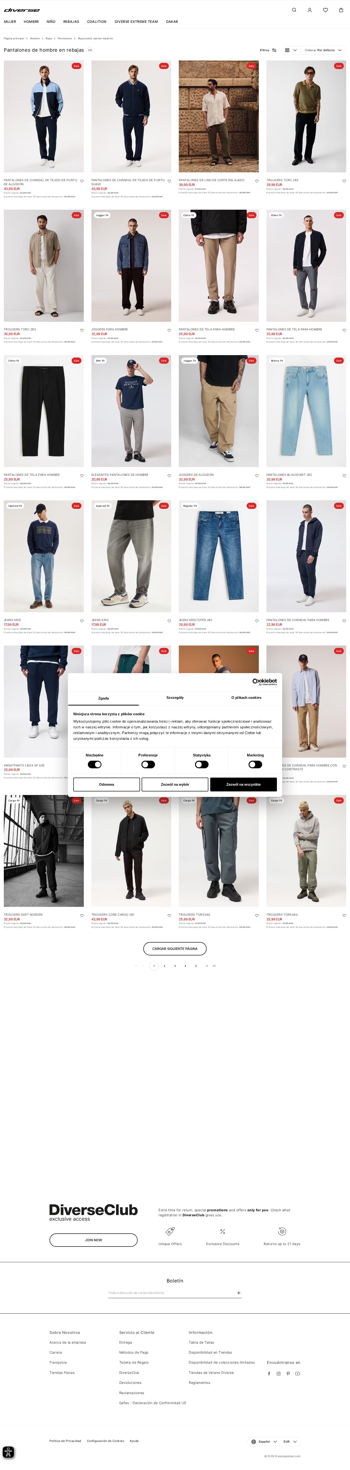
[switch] (148, 764)
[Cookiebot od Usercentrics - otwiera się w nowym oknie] (256, 681)
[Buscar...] (294, 10)
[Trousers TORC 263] (306, 116)
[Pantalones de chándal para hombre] (306, 556)
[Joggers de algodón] (219, 411)
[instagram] (278, 1373)
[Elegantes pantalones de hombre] (131, 411)
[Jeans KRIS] (44, 556)
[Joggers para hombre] (131, 266)
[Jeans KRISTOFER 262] (219, 556)
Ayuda (134, 1441)
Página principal (14, 38)
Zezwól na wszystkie (243, 784)
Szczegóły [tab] (175, 697)
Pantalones (65, 38)
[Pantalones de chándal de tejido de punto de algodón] (44, 116)
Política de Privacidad (65, 1441)
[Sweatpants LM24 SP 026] (44, 701)
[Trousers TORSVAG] (219, 851)
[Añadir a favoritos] (82, 181)
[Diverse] (22, 10)
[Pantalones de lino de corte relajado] (219, 116)
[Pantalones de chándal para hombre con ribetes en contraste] (306, 701)
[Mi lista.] (325, 10)
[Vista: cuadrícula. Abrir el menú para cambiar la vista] (291, 50)
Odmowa (106, 784)
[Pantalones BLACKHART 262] (306, 411)
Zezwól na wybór (175, 784)
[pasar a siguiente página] (207, 966)
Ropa (49, 38)
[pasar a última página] (214, 966)
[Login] (310, 10)
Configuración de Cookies (105, 1441)
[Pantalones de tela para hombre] (219, 266)
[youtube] (297, 1373)
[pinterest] (288, 1373)
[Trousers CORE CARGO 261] (131, 851)
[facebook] (269, 1373)
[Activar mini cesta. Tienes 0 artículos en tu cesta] (341, 10)
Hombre (35, 38)
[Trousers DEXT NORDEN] (44, 851)
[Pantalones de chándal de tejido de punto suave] (131, 116)
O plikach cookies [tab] (246, 697)
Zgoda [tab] (103, 698)
